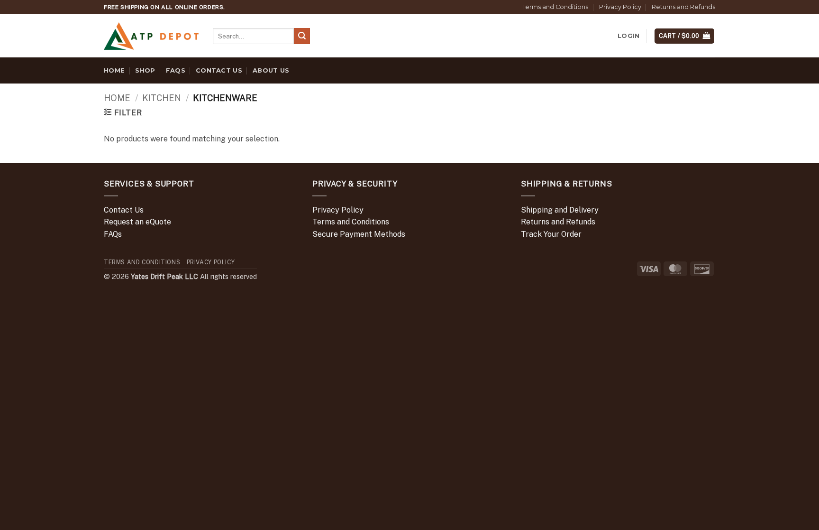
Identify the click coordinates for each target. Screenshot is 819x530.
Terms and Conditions (555, 6)
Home (114, 70)
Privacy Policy (620, 6)
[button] (628, 36)
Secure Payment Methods (358, 234)
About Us (271, 70)
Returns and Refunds (683, 6)
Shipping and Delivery (560, 209)
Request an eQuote (137, 221)
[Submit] (302, 36)
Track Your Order (551, 234)
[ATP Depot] (151, 36)
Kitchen (161, 98)
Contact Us (219, 70)
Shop (145, 70)
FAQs (175, 70)
